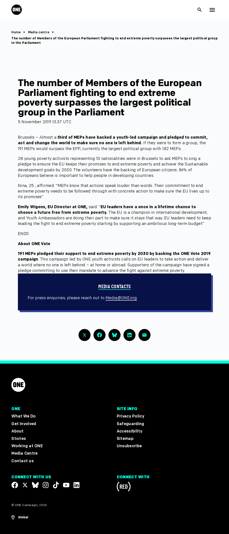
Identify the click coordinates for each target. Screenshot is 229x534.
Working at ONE (27, 446)
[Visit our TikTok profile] (56, 485)
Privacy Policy (130, 416)
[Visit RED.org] (124, 487)
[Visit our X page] (25, 485)
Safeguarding (130, 424)
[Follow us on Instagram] (45, 485)
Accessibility (129, 431)
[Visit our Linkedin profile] (76, 485)
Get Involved (23, 424)
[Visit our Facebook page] (14, 485)
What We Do (23, 416)
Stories (18, 438)
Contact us (22, 461)
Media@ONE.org (121, 298)
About (17, 431)
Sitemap (125, 438)
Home (16, 32)
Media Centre (24, 453)
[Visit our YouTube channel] (66, 485)
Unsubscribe (129, 446)
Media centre (39, 32)
